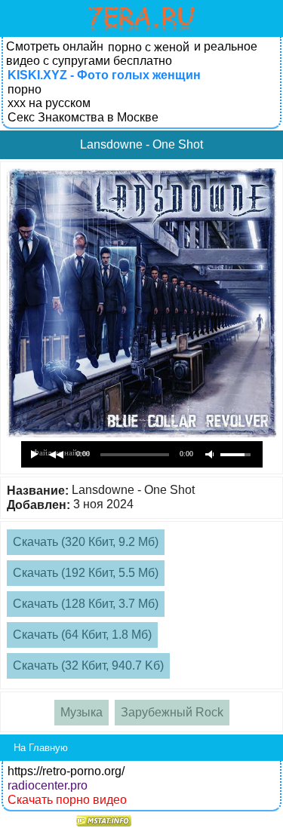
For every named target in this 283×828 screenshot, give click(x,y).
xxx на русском (49, 103)
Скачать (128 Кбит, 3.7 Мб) (85, 603)
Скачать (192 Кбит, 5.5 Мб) (85, 572)
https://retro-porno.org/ (66, 771)
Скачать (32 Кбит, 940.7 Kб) (88, 665)
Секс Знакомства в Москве (83, 117)
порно (25, 89)
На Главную (41, 747)
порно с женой (148, 47)
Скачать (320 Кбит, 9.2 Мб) (85, 541)
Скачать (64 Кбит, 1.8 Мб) (82, 634)
